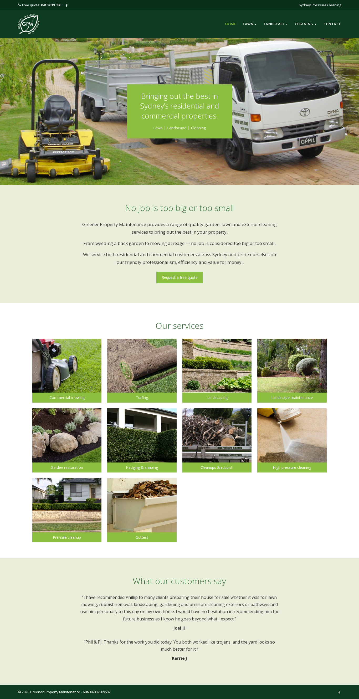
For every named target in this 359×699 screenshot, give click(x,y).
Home (230, 24)
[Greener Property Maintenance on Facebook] (67, 5)
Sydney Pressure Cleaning (320, 5)
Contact (332, 24)
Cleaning (306, 24)
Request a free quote (180, 277)
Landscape (276, 24)
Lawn (250, 24)
